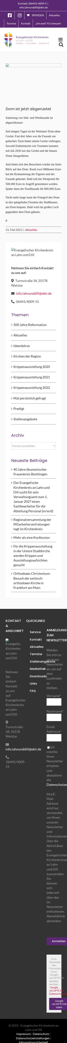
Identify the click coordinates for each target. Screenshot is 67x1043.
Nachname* (55, 711)
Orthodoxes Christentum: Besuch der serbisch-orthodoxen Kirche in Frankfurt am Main (32, 580)
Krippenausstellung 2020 (31, 367)
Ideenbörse (21, 346)
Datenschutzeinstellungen (33, 1038)
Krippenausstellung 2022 (31, 387)
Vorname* (54, 696)
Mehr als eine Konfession (31, 537)
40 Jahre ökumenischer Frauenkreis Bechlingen (30, 471)
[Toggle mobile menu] (60, 39)
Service (35, 632)
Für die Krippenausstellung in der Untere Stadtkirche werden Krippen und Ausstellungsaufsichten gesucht (32, 555)
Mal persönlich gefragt (29, 398)
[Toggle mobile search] (61, 44)
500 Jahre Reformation (30, 325)
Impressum (23, 1034)
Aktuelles (31, 229)
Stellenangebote (25, 419)
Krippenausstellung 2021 (31, 377)
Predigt (18, 409)
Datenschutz (41, 1034)
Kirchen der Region (27, 356)
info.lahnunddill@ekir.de (33, 7)
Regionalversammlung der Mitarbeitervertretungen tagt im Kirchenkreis (32, 524)
